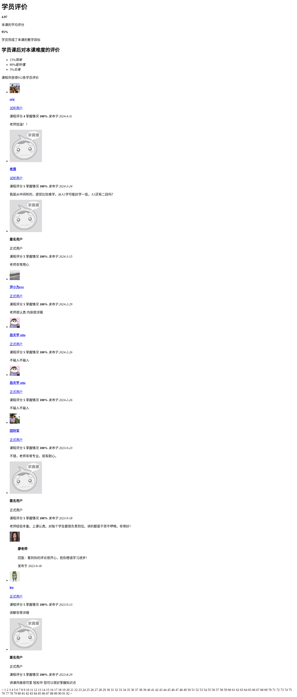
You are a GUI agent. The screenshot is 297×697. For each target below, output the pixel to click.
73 (282, 690)
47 (177, 690)
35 (129, 690)
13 (40, 690)
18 (60, 690)
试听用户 (16, 108)
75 (290, 690)
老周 (13, 169)
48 (181, 690)
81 (24, 693)
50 (189, 690)
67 (258, 690)
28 (101, 690)
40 (149, 690)
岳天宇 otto (17, 335)
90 (60, 693)
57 (218, 690)
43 (161, 690)
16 (52, 690)
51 (194, 690)
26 (93, 690)
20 (68, 690)
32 (117, 690)
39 (145, 690)
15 (48, 690)
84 (36, 693)
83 (32, 693)
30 (109, 690)
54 (206, 690)
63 (242, 690)
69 (266, 690)
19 (64, 690)
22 (76, 690)
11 (32, 690)
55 (210, 690)
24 (84, 690)
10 (28, 690)
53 (202, 690)
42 (157, 690)
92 (68, 693)
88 (52, 693)
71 (274, 690)
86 (44, 693)
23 (80, 690)
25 (88, 690)
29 (105, 690)
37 (137, 690)
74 (286, 690)
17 (56, 690)
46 (173, 690)
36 (133, 690)
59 (226, 690)
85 (40, 693)
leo (12, 587)
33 (121, 690)
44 (165, 690)
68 (262, 690)
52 (198, 690)
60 (230, 690)
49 (185, 690)
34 (125, 690)
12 (36, 690)
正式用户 (16, 296)
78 (12, 693)
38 (141, 690)
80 (20, 693)
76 (4, 693)
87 (48, 693)
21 (72, 690)
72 (278, 690)
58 (222, 690)
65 (250, 690)
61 (234, 690)
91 (64, 693)
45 (169, 690)
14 (44, 690)
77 (8, 693)
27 (97, 690)
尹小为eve (17, 287)
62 (238, 690)
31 (113, 690)
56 (214, 690)
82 (28, 693)
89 (56, 693)
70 (270, 690)
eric (12, 99)
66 (254, 690)
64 (246, 690)
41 (153, 690)
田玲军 (14, 430)
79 (16, 693)
